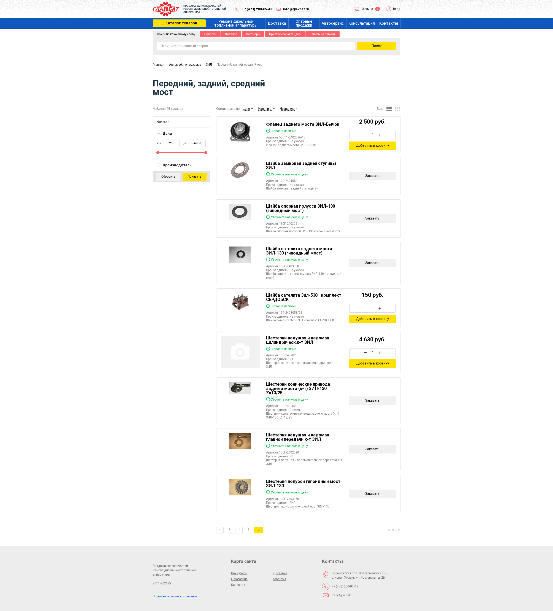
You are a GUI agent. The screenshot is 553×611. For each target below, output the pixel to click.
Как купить (239, 573)
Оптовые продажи (304, 23)
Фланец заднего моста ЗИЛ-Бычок (302, 124)
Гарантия (279, 579)
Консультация (361, 23)
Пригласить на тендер (285, 34)
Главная (158, 64)
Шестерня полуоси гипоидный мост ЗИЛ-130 (303, 483)
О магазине (239, 579)
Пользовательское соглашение (175, 596)
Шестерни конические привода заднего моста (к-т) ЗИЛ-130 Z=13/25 (298, 388)
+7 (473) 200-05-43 (257, 9)
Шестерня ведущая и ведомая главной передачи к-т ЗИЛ (297, 437)
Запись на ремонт (322, 34)
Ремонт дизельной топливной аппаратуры (235, 23)
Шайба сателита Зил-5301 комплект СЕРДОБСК (303, 297)
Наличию (265, 108)
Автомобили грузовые (185, 64)
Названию (287, 108)
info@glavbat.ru (296, 9)
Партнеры (253, 34)
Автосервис (333, 23)
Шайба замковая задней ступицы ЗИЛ (301, 165)
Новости (210, 34)
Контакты (388, 23)
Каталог (231, 34)
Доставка (276, 23)
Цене (246, 108)
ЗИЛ (209, 64)
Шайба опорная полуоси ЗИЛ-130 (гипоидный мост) (300, 208)
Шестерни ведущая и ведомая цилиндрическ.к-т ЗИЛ (297, 340)
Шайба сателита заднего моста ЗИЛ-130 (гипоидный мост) (299, 251)
